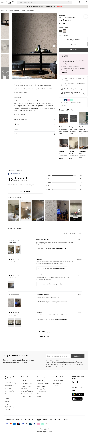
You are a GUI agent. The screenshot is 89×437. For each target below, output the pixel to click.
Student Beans (9, 406)
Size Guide (8, 388)
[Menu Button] (2, 2)
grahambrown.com (60, 248)
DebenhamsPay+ (10, 390)
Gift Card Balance (26, 396)
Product (38, 396)
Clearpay (8, 404)
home (2, 10)
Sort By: (64, 233)
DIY (6, 10)
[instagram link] (72, 382)
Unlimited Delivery (10, 382)
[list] (34, 46)
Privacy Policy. (60, 366)
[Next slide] (73, 6)
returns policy (81, 93)
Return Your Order (26, 383)
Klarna (7, 398)
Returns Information (26, 393)
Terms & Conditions (42, 383)
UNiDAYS (7, 409)
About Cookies (40, 386)
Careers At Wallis (57, 380)
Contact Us (24, 380)
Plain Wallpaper (30, 10)
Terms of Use (40, 388)
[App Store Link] (77, 396)
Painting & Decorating (14, 10)
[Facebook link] (77, 382)
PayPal (7, 401)
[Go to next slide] (53, 46)
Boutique (61, 15)
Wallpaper (23, 10)
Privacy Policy (40, 380)
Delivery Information (27, 390)
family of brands (68, 362)
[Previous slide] (14, 6)
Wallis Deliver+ (9, 385)
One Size (72, 44)
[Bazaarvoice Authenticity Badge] (13, 174)
